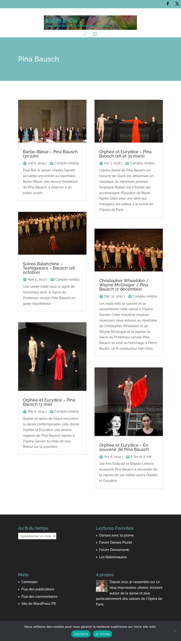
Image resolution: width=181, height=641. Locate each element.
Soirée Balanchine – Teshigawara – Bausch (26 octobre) (49, 268)
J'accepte (81, 634)
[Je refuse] (175, 630)
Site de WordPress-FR (38, 604)
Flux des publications (37, 589)
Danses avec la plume (116, 535)
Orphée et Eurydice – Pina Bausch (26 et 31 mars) (125, 153)
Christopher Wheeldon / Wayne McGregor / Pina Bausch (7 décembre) (124, 285)
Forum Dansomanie (114, 550)
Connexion (29, 582)
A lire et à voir (141, 456)
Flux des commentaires (39, 596)
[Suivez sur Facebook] (168, 4)
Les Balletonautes (113, 557)
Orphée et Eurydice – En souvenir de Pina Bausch (124, 447)
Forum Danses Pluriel (115, 542)
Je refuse (102, 634)
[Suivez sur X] (177, 4)
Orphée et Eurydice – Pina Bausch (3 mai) (49, 402)
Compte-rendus (66, 163)
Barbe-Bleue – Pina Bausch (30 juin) (50, 153)
